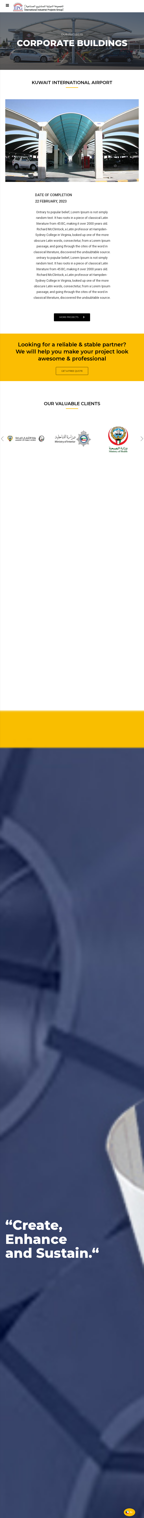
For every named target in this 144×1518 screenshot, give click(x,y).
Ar (131, 1512)
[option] (26, 439)
